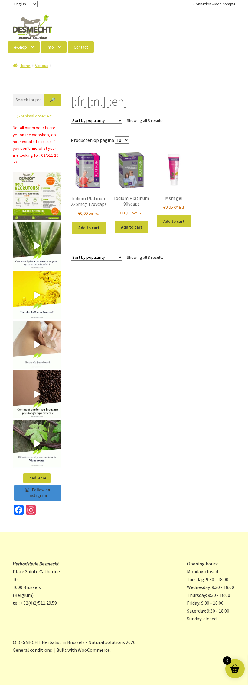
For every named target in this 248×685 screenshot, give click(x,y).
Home (25, 65)
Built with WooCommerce (83, 650)
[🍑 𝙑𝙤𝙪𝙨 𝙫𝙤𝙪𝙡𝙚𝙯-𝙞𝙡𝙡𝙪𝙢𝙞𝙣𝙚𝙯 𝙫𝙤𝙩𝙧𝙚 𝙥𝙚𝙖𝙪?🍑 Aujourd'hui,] (37, 295)
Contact (81, 47)
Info (50, 47)
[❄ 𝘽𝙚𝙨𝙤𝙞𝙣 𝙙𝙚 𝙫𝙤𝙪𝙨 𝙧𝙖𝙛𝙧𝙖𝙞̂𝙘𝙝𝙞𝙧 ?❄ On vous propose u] (37, 345)
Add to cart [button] (89, 227)
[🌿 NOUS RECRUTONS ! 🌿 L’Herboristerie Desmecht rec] (37, 196)
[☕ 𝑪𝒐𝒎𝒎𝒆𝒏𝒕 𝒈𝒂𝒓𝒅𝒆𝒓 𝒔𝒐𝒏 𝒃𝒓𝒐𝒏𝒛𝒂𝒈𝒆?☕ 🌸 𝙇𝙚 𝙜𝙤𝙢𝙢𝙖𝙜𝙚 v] (37, 394)
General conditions (32, 650)
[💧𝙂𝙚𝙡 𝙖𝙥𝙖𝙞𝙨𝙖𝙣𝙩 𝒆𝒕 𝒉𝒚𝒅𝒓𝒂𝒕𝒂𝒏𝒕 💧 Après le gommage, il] (37, 246)
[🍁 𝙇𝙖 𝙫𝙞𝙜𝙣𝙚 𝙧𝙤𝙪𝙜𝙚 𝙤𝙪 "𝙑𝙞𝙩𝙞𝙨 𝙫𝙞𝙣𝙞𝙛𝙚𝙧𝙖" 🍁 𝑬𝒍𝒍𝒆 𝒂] (37, 444)
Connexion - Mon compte (214, 4)
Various (41, 65)
